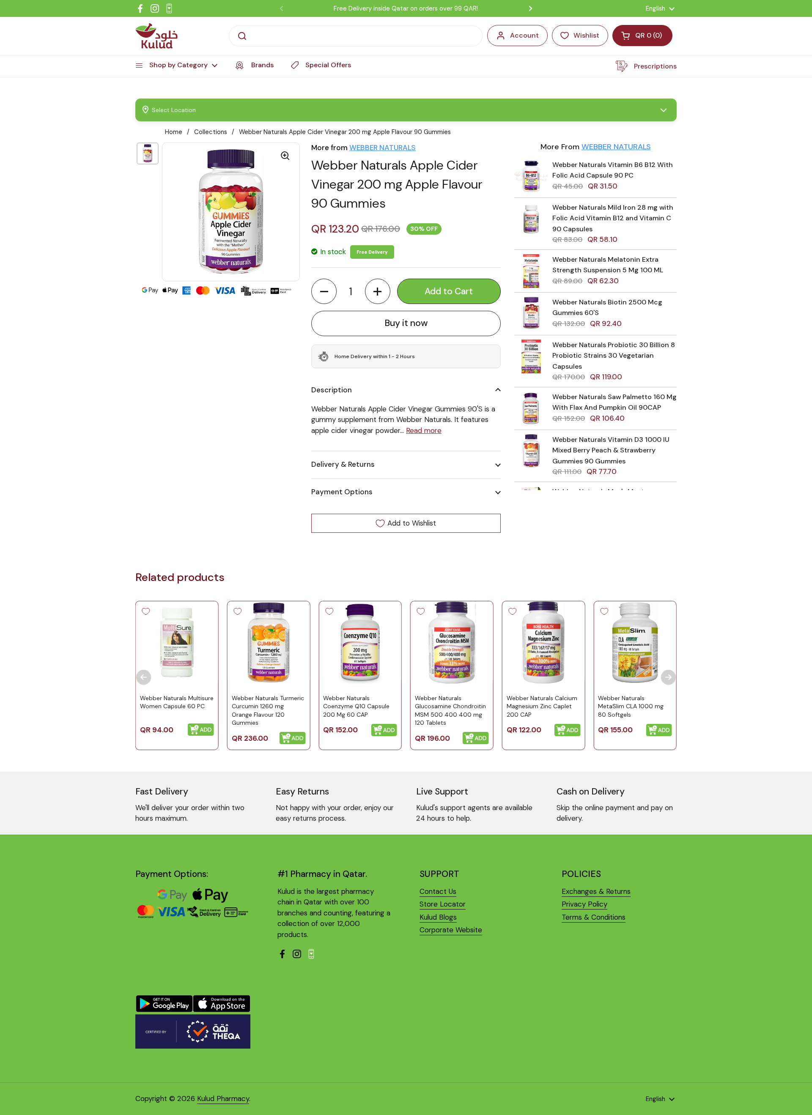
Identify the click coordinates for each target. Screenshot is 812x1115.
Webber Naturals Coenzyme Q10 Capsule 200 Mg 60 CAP (356, 706)
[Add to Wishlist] (146, 611)
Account (524, 35)
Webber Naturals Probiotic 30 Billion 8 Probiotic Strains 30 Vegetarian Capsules (613, 355)
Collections (210, 132)
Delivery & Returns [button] (343, 464)
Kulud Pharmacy (223, 1098)
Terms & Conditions (593, 917)
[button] (324, 291)
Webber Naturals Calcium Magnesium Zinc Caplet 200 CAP (542, 706)
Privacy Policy (584, 904)
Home (173, 132)
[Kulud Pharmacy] (156, 36)
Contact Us (438, 891)
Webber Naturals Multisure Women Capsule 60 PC (177, 702)
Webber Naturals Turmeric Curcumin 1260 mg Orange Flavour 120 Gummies (268, 710)
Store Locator (443, 904)
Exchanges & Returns (596, 891)
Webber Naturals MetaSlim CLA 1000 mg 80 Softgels (631, 706)
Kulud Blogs (438, 917)
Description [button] (331, 389)
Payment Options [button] (342, 491)
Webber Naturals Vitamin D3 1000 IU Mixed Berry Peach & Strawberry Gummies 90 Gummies (610, 450)
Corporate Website (451, 929)
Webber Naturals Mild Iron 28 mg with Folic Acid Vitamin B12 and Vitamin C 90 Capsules (612, 218)
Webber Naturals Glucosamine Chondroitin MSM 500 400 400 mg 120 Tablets (450, 710)
